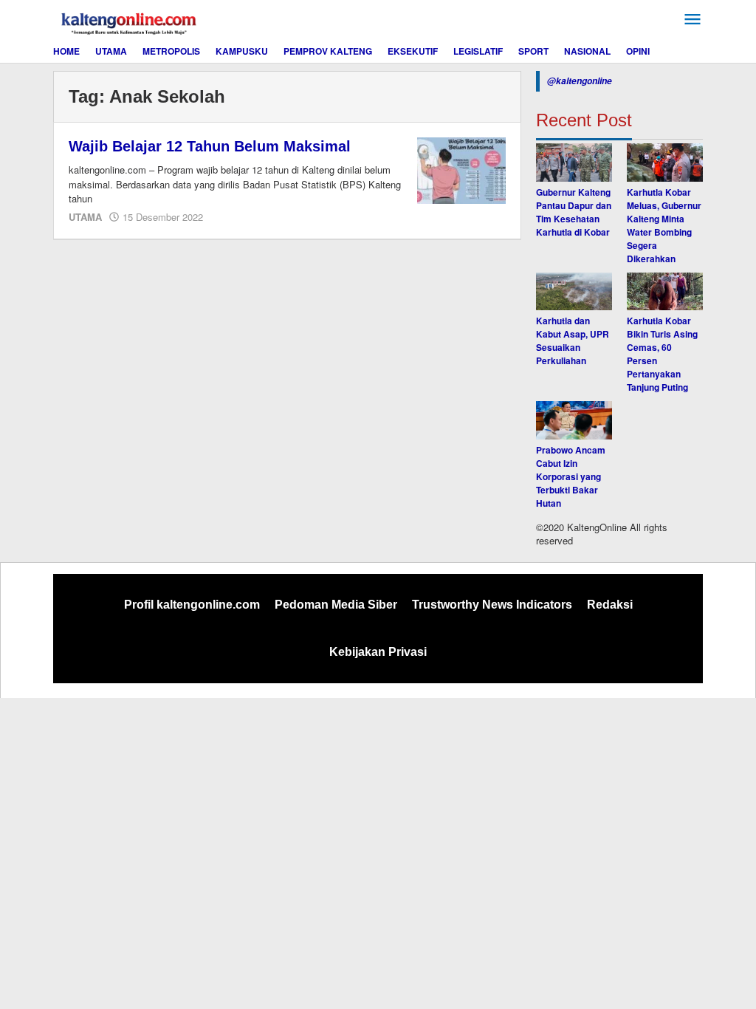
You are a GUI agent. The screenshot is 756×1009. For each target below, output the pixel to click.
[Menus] (692, 19)
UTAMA (85, 217)
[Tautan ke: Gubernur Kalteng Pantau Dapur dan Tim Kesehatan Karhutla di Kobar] (574, 162)
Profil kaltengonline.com (192, 604)
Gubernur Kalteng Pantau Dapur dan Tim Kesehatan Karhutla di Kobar (573, 212)
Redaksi (610, 604)
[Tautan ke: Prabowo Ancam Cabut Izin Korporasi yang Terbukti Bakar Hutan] (574, 420)
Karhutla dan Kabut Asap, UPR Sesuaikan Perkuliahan (572, 340)
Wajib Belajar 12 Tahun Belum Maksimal (210, 146)
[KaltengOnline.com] (130, 21)
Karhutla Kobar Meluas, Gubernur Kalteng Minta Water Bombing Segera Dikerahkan (664, 225)
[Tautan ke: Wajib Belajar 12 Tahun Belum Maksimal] (461, 169)
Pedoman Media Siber (336, 604)
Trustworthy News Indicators (492, 604)
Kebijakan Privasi (378, 652)
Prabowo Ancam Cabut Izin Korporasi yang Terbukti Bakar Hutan (570, 476)
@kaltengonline (579, 81)
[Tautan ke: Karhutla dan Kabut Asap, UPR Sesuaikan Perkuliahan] (574, 292)
